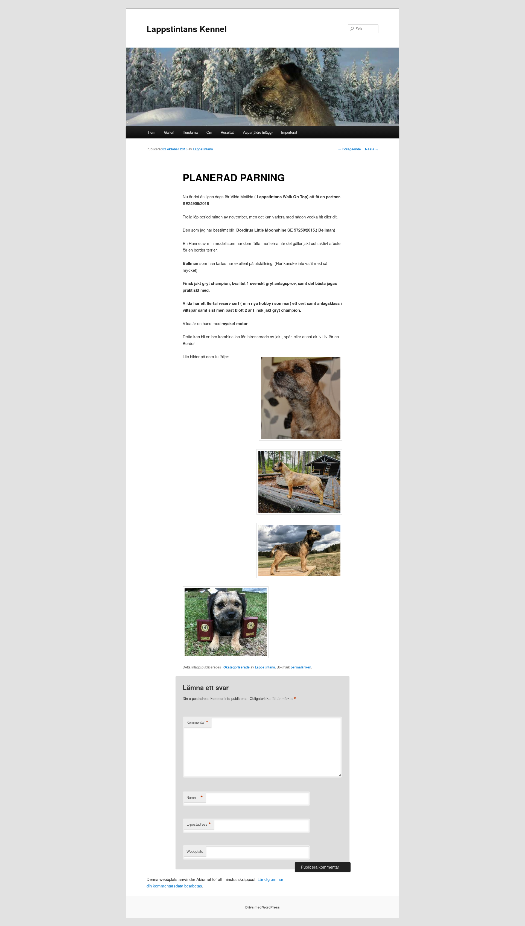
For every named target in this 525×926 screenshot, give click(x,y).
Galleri (169, 132)
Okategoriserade (236, 667)
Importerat (289, 132)
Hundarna (190, 132)
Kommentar (197, 722)
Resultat (227, 132)
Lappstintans (203, 149)
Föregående (349, 149)
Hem (151, 132)
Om (209, 132)
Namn (194, 797)
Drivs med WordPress (262, 907)
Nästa (371, 149)
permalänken (301, 667)
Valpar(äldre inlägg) (258, 132)
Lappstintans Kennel (187, 28)
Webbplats (194, 851)
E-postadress (198, 824)
